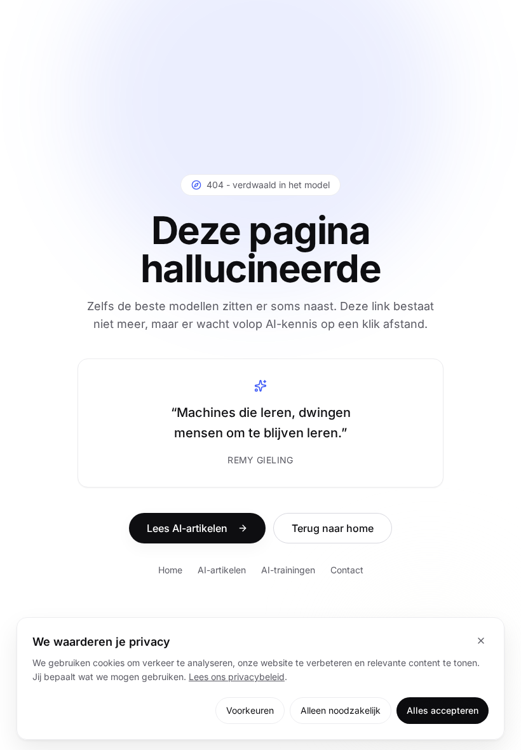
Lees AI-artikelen (187, 528)
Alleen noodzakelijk (341, 710)
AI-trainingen (288, 569)
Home (170, 569)
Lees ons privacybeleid (237, 676)
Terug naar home (333, 528)
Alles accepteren (442, 710)
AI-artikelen (222, 569)
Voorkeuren (250, 710)
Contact (346, 569)
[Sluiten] (481, 640)
